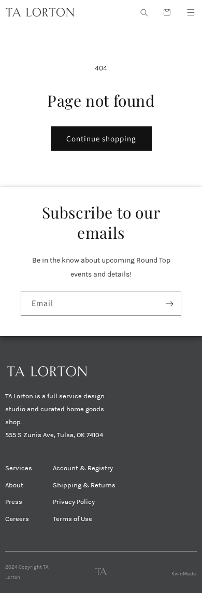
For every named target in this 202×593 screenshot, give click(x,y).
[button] (190, 12)
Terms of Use (72, 519)
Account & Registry (83, 468)
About (14, 485)
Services (18, 468)
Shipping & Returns (84, 485)
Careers (17, 519)
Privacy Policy (74, 501)
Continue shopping (101, 138)
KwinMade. (184, 574)
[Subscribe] (169, 304)
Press (13, 501)
